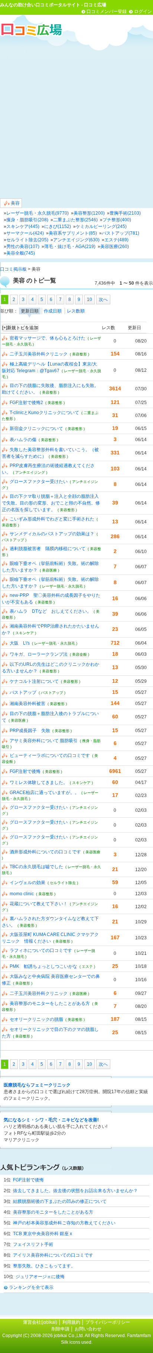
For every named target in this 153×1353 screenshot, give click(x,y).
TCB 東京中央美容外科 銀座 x (42, 1233)
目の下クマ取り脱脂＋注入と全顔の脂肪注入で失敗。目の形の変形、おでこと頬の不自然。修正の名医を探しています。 (51, 503)
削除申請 (60, 1329)
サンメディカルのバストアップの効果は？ (52, 533)
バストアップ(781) (120, 233)
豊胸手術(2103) (125, 213)
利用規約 (71, 1322)
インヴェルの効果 (27, 882)
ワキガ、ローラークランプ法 (39, 654)
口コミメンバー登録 (107, 11)
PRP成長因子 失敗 (30, 730)
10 (89, 299)
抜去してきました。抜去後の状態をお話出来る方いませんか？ (75, 1190)
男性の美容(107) (22, 246)
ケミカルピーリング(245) (101, 226)
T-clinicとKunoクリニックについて (44, 412)
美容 (15, 203)
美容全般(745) (20, 253)
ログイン (143, 11)
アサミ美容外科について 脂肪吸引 (44, 740)
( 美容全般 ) (79, 654)
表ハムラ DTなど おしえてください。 (50, 611)
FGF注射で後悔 (25, 771)
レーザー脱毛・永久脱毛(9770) (37, 213)
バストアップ (23, 692)
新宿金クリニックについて (36, 428)
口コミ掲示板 (13, 269)
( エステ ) (87, 967)
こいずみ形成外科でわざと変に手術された (52, 519)
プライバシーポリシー (107, 1322)
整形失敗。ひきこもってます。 (44, 1265)
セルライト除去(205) (27, 239)
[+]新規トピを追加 (20, 327)
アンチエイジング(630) (76, 239)
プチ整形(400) (116, 219)
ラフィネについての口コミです (41, 950)
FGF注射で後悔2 (26, 402)
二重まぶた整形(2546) (75, 219)
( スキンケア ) (24, 633)
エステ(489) (116, 239)
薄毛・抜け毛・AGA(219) (69, 246)
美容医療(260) (114, 246)
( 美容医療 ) (49, 570)
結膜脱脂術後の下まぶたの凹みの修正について (60, 1201)
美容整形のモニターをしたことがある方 (50, 1003)
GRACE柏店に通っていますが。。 (44, 792)
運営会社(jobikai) (40, 1322)
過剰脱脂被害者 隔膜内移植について (47, 548)
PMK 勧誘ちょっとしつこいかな (43, 966)
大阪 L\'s (20, 643)
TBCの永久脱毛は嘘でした (36, 866)
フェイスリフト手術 (33, 1244)
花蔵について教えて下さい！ (39, 903)
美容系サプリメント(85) (73, 233)
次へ (103, 299)
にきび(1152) (57, 226)
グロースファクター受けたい (39, 481)
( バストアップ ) (52, 693)
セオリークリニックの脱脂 (36, 1019)
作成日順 (53, 311)
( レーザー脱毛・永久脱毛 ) (62, 586)
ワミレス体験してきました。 (39, 782)
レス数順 (76, 311)
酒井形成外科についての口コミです (45, 851)
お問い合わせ (88, 1329)
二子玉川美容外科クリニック (39, 354)
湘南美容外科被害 (27, 703)
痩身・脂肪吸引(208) (27, 219)
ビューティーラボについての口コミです (50, 755)
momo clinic (22, 893)
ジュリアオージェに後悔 (40, 1276)
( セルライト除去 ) (63, 883)
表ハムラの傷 (23, 439)
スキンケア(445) (22, 226)
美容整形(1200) (89, 213)
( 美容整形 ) (79, 354)
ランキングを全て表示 (31, 1287)
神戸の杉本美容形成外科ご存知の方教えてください (64, 1222)
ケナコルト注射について (34, 681)
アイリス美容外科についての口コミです (53, 1255)
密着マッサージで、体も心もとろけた (47, 338)
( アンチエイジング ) (30, 472)
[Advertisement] (76, 117)
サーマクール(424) (25, 233)
